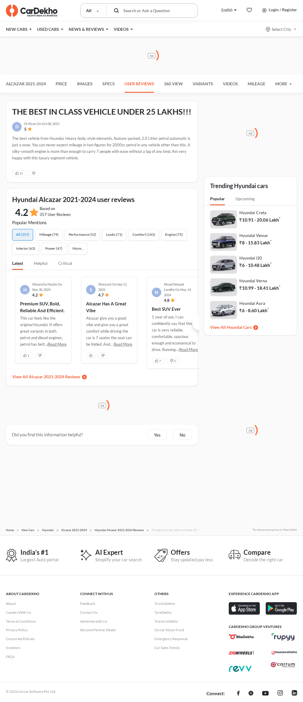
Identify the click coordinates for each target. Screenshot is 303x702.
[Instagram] (280, 693)
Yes (157, 434)
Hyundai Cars (239, 327)
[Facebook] (238, 693)
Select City (281, 29)
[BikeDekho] (241, 636)
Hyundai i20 (250, 257)
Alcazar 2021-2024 (26, 83)
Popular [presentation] (217, 198)
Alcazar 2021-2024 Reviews (54, 376)
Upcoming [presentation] (245, 198)
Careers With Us (18, 612)
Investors (13, 647)
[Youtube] (265, 693)
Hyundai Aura (252, 303)
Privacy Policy (17, 630)
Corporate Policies (20, 639)
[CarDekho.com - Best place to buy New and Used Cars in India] (31, 10)
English (227, 9)
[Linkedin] (294, 693)
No (182, 434)
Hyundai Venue (253, 235)
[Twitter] (251, 693)
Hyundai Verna (253, 280)
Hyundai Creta (252, 212)
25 (21, 173)
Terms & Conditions (21, 621)
